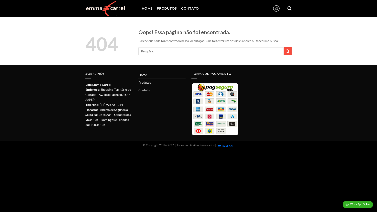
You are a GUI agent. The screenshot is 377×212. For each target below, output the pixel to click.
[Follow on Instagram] (276, 8)
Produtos (167, 8)
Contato (190, 8)
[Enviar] (288, 51)
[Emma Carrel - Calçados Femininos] (110, 8)
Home (147, 8)
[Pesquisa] (289, 8)
